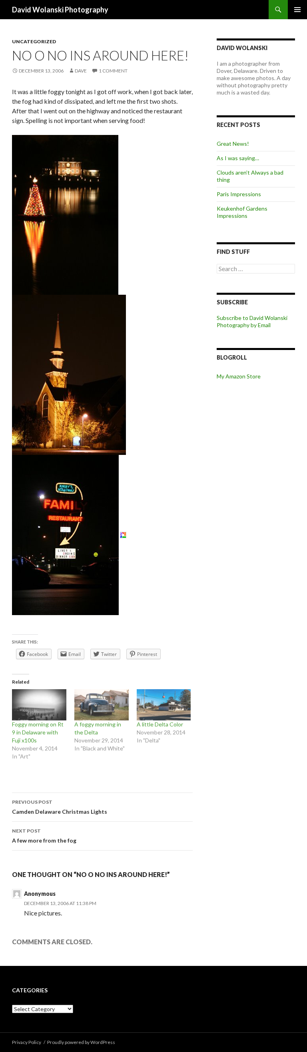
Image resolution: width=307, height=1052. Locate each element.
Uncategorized (34, 41)
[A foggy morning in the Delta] (101, 704)
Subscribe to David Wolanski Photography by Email (252, 321)
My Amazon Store (239, 376)
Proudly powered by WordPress (81, 1042)
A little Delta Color (160, 724)
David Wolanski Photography (60, 9)
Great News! (233, 143)
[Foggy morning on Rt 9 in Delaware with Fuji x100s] (39, 704)
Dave (81, 71)
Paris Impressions (239, 194)
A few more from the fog (44, 836)
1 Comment (113, 71)
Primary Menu (297, 9)
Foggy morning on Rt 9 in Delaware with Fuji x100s (38, 732)
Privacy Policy (26, 1042)
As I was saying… (238, 158)
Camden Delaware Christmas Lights (59, 807)
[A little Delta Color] (164, 704)
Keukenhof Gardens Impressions (242, 212)
